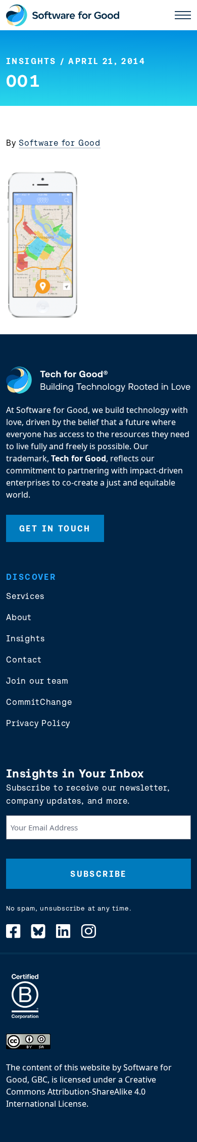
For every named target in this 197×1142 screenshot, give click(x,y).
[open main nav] (183, 15)
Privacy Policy (38, 723)
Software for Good (60, 142)
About (19, 617)
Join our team (37, 680)
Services (25, 595)
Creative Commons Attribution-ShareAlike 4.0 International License (81, 1091)
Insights (31, 61)
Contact (24, 659)
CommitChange (39, 701)
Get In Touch (55, 528)
